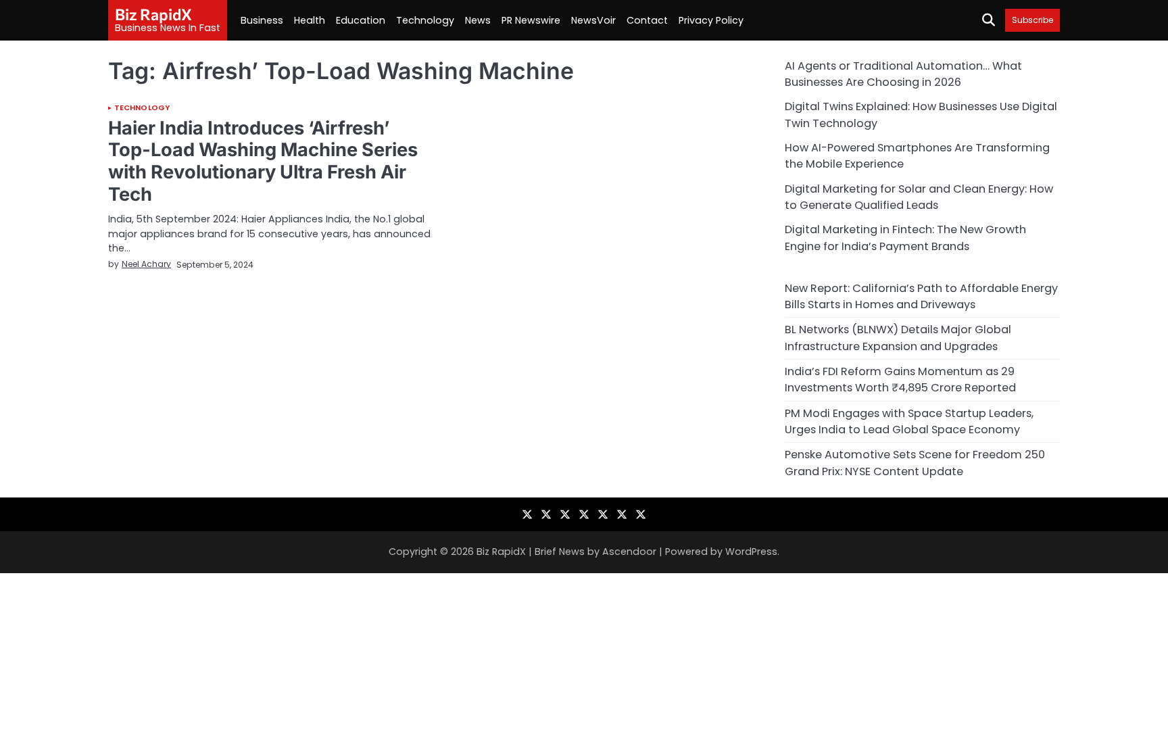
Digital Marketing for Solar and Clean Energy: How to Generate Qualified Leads (919, 197)
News (478, 20)
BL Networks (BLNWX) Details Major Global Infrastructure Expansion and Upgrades (898, 338)
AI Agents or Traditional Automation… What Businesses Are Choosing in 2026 (903, 74)
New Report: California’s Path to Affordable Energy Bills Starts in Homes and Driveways (921, 296)
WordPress (751, 551)
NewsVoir (593, 20)
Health (309, 20)
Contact (647, 20)
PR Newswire (531, 20)
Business (262, 20)
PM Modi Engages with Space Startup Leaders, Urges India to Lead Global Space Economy (909, 421)
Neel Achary (146, 264)
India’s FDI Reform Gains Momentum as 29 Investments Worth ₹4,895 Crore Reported (900, 379)
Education (360, 20)
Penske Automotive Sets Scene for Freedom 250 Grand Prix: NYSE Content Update (915, 463)
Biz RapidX (153, 14)
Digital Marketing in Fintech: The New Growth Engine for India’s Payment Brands (905, 237)
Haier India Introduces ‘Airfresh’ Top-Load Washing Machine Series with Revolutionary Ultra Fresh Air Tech (263, 161)
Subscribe (1032, 20)
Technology (425, 20)
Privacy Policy (711, 20)
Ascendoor (629, 551)
